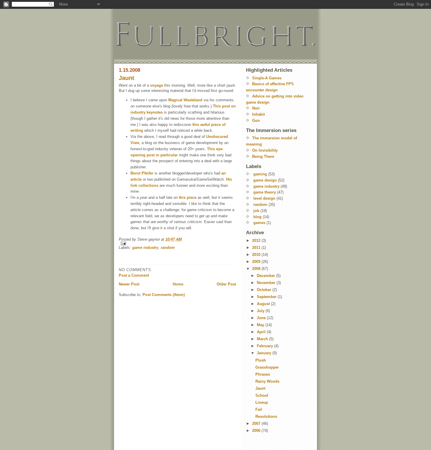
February (265, 346)
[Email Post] (177, 243)
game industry (145, 247)
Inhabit (258, 114)
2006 (257, 430)
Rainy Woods (267, 381)
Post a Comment (134, 275)
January (264, 353)
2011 (257, 247)
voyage (156, 85)
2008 (257, 268)
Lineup (261, 402)
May (261, 325)
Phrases (262, 374)
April (262, 332)
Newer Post (129, 284)
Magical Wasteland (185, 100)
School (261, 395)
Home (178, 284)
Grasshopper (267, 367)
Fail (258, 409)
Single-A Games (266, 78)
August (264, 304)
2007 (257, 423)
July (261, 311)
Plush (260, 360)
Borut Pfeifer (141, 173)
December (266, 275)
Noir (256, 108)
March (263, 339)
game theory (264, 192)
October (264, 290)
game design (265, 180)
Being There (263, 156)
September (267, 297)
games (259, 222)
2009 (257, 261)
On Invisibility (265, 150)
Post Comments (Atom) (163, 294)
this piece (187, 197)
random (168, 247)
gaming (260, 174)
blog (257, 217)
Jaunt (126, 78)
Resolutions (266, 416)
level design (264, 198)
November (266, 282)
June (262, 318)
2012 (257, 240)
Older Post (226, 284)
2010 (257, 254)
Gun (256, 120)
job (256, 210)
